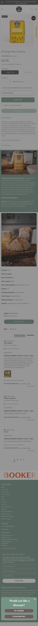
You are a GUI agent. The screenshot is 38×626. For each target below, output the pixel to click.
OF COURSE (19, 611)
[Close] (35, 599)
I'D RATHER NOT (19, 616)
